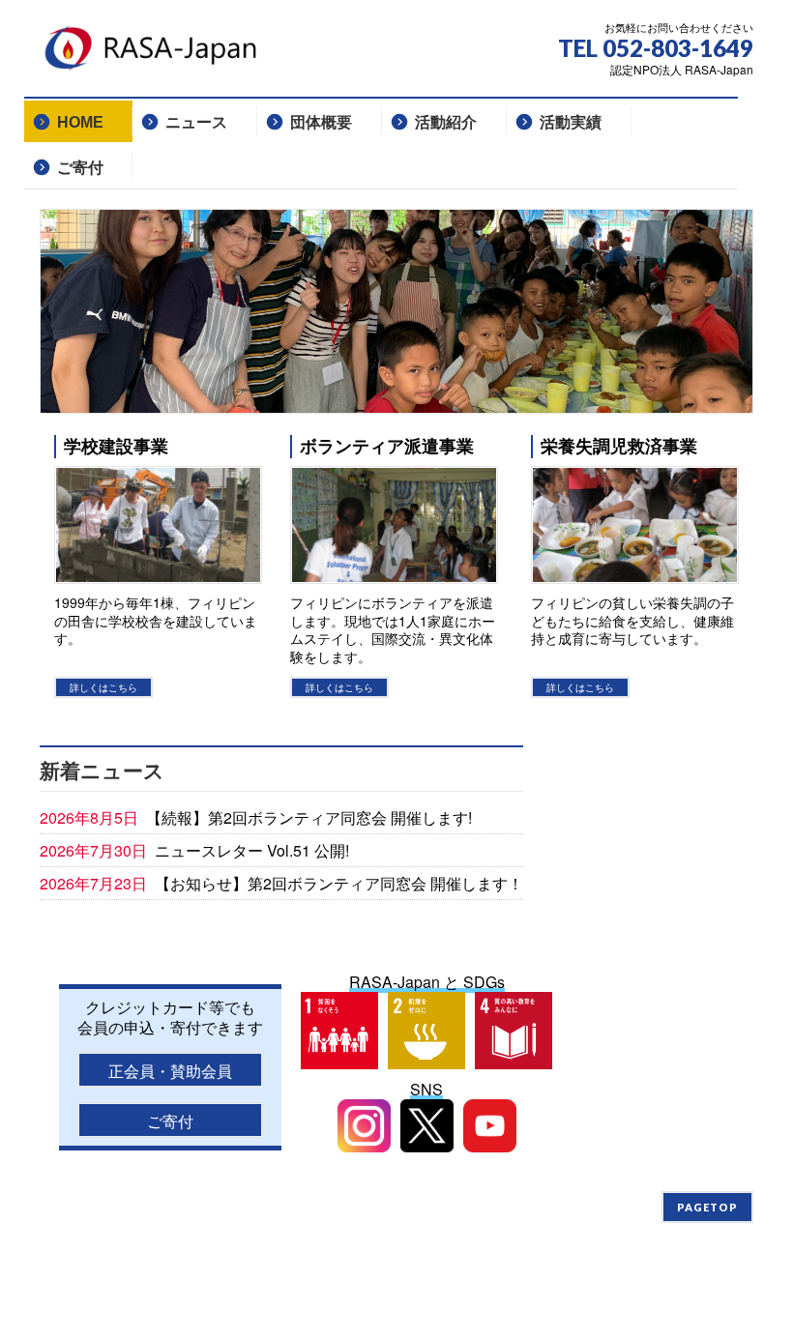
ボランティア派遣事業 (387, 446)
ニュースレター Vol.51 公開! (252, 850)
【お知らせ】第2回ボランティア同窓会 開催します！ (339, 883)
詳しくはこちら (103, 687)
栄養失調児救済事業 (619, 446)
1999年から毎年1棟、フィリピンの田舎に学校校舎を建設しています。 (155, 621)
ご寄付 (170, 1121)
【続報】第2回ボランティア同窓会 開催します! (309, 817)
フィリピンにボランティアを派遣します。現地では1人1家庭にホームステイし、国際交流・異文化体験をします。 (392, 630)
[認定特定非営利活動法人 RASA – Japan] (156, 56)
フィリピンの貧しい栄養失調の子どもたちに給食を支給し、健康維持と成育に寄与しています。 (632, 621)
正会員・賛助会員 (170, 1071)
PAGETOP (707, 1207)
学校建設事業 (116, 446)
